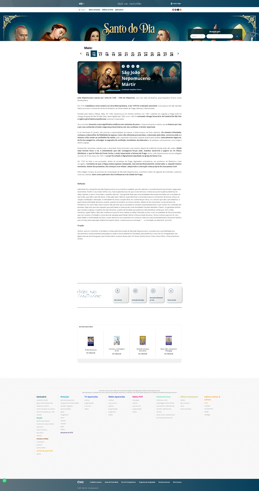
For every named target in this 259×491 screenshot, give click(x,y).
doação (39, 418)
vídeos (39, 454)
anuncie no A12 (67, 432)
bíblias (182, 400)
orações (63, 424)
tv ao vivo (87, 406)
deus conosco (94, 10)
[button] (80, 53)
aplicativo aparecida (67, 400)
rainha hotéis (41, 448)
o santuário (40, 442)
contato (39, 415)
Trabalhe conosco (96, 482)
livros (182, 406)
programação (88, 403)
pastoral (39, 445)
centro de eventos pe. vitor (46, 412)
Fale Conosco (177, 482)
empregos (135, 400)
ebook (206, 412)
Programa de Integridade (147, 482)
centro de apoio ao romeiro (46, 409)
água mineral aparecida (45, 403)
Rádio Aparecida (116, 396)
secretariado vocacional (164, 418)
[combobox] (197, 36)
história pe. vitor (162, 400)
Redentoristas (163, 396)
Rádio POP (137, 396)
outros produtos (185, 409)
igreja (62, 412)
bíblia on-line (107, 10)
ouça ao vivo (112, 403)
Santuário (41, 396)
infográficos (64, 415)
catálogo (207, 415)
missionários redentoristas (165, 406)
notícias (39, 436)
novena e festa (42, 439)
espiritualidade (66, 409)
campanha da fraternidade (70, 403)
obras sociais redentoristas (165, 415)
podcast (111, 406)
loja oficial (40, 433)
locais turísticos (42, 430)
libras (62, 418)
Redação (65, 396)
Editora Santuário (189, 396)
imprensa (40, 427)
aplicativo (119, 10)
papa (62, 426)
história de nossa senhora (45, 424)
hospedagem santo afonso (165, 403)
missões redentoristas (163, 409)
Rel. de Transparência (128, 482)
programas (112, 412)
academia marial (42, 400)
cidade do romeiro (43, 406)
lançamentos (208, 409)
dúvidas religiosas (67, 406)
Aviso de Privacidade (111, 482)
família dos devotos (43, 421)
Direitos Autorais (164, 482)
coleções (207, 406)
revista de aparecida (45, 451)
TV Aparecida (91, 396)
